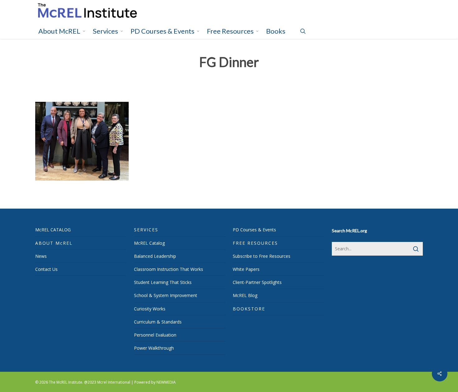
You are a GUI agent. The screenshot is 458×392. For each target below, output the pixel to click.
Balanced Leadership (155, 256)
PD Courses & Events (254, 230)
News (41, 256)
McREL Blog (245, 295)
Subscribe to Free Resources (261, 256)
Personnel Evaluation (155, 335)
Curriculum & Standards (158, 322)
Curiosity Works (149, 309)
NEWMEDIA (166, 382)
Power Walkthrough (154, 348)
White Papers (246, 269)
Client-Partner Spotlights (257, 282)
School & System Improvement (165, 295)
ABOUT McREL (54, 243)
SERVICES (146, 230)
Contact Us (46, 269)
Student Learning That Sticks (163, 282)
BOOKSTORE (249, 309)
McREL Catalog (149, 243)
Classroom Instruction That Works (168, 269)
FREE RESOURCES (255, 243)
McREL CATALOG (53, 230)
